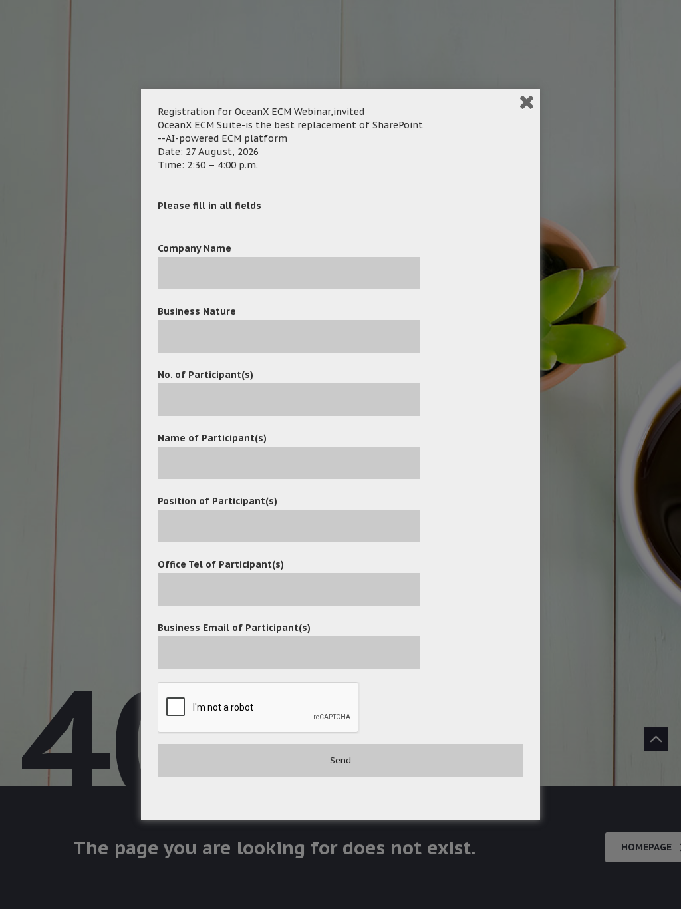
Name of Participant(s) (212, 438)
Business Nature (197, 311)
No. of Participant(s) (205, 375)
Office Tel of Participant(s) (221, 564)
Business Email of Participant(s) (234, 628)
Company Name (194, 248)
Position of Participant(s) (217, 501)
